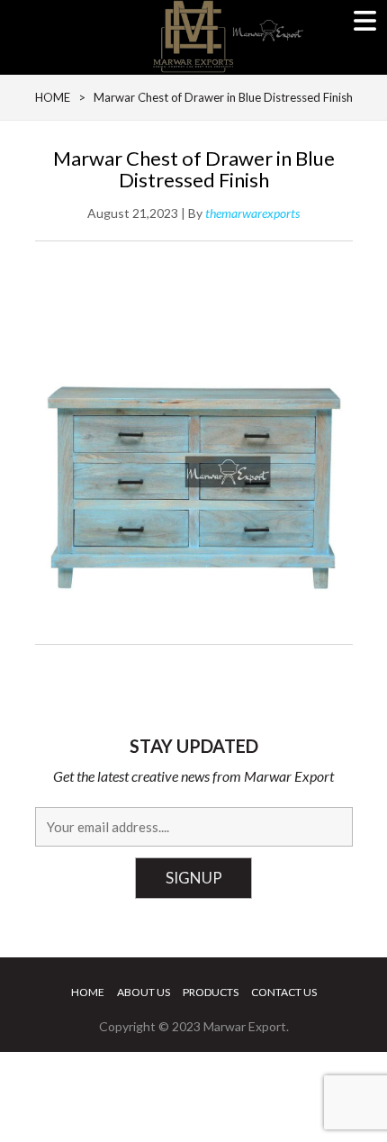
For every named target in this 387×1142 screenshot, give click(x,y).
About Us (143, 992)
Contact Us (284, 992)
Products (210, 992)
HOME (52, 97)
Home (87, 992)
